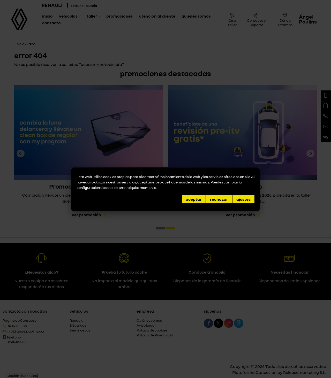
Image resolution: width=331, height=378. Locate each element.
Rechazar (219, 199)
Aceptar (194, 199)
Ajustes (243, 199)
